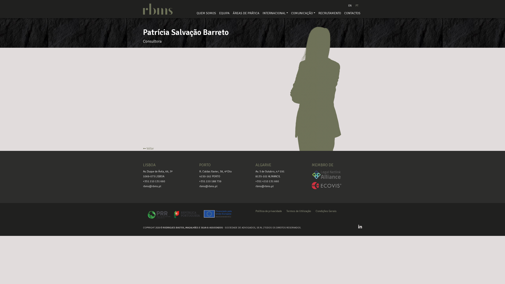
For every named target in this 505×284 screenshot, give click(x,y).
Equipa (224, 13)
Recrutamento (329, 13)
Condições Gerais (326, 211)
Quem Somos (206, 13)
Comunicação (302, 13)
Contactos (352, 13)
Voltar (150, 148)
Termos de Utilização (298, 211)
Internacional (274, 13)
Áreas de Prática (246, 13)
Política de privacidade (268, 211)
